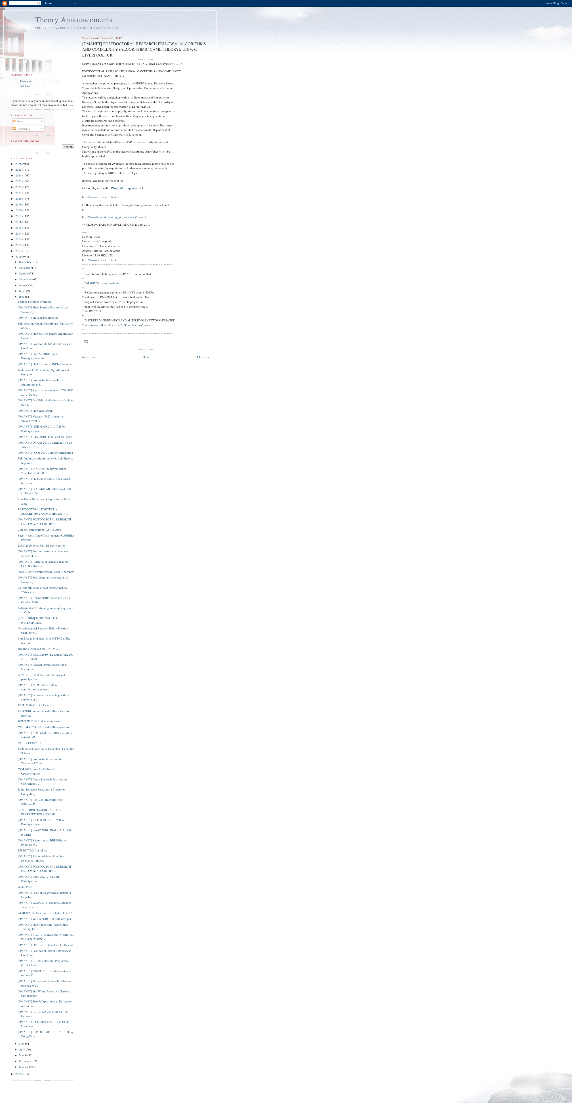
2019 (18, 204)
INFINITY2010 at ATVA (32, 850)
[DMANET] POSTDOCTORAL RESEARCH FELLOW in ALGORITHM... (44, 521)
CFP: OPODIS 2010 (30, 743)
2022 (18, 187)
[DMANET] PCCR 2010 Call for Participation (45, 453)
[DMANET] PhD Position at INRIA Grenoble (45, 364)
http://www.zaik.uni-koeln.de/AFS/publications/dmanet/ (118, 325)
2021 (18, 193)
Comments (23, 129)
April (22, 1049)
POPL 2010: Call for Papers (34, 705)
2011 (18, 251)
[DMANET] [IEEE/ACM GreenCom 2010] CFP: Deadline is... (43, 564)
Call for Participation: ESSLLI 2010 (39, 530)
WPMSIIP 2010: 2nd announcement (39, 721)
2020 (18, 199)
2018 (18, 210)
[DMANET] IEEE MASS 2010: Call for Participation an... (41, 428)
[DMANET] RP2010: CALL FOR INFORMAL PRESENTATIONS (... (46, 937)
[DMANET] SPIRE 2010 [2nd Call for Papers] (45, 945)
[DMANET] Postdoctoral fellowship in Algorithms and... (41, 382)
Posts (19, 121)
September (25, 279)
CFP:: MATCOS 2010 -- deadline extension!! (45, 727)
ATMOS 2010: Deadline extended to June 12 (45, 913)
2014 (18, 233)
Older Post (203, 357)
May (22, 1044)
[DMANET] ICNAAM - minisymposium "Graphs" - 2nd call (42, 471)
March (23, 1055)
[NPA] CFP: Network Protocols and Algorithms (46, 572)
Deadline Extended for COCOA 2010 (40, 649)
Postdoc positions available (34, 302)
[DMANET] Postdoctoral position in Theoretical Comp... (40, 761)
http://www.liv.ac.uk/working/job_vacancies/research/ (114, 217)
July (22, 291)
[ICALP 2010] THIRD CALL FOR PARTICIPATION (38, 620)
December (25, 262)
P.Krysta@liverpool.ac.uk (126, 188)
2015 (18, 228)
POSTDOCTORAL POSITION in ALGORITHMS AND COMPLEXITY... (43, 511)
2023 (18, 181)
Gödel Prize (25, 887)
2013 (18, 239)
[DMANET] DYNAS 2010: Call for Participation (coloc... (38, 356)
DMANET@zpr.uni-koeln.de (101, 283)
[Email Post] (86, 341)
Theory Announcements (73, 19)
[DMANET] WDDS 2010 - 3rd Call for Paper (44, 919)
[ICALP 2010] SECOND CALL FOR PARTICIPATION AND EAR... (39, 812)
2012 (18, 245)
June (22, 297)
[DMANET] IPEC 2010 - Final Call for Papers (45, 437)
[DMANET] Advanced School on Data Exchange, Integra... (41, 858)
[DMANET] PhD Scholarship (35, 411)
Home (146, 357)
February (24, 1061)
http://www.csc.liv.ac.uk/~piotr (100, 197)
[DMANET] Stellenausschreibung (38, 318)
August (23, 285)
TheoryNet (26, 81)
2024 (18, 175)
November (25, 268)
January (24, 1067)
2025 (18, 170)
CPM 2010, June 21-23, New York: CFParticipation (39, 771)
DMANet (25, 86)
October (24, 273)
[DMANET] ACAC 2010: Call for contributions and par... (38, 687)
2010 (18, 257)
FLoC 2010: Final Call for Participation (41, 545)
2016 (18, 222)
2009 (18, 1074)
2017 (18, 216)
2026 (18, 164)
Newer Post (89, 357)
